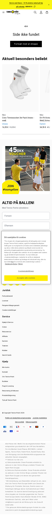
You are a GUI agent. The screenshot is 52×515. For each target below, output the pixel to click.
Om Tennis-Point (8, 377)
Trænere (5, 346)
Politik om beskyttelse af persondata (18, 418)
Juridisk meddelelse (40, 418)
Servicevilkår (19, 422)
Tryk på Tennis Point (9, 400)
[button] (3, 12)
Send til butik (6, 355)
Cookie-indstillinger (9, 310)
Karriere (5, 341)
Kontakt (5, 372)
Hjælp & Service (7, 322)
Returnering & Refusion (10, 391)
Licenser (5, 301)
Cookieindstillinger (26, 271)
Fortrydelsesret (7, 296)
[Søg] (35, 12)
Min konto (5, 367)
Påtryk (20, 264)
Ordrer (4, 327)
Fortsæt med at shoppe (26, 44)
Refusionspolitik (31, 422)
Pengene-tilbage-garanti (10, 305)
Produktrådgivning (8, 395)
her (12, 262)
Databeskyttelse (11, 264)
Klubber (4, 350)
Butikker (5, 381)
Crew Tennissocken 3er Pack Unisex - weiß (18, 119)
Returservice (6, 332)
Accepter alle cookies (26, 278)
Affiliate (5, 336)
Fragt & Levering (8, 386)
